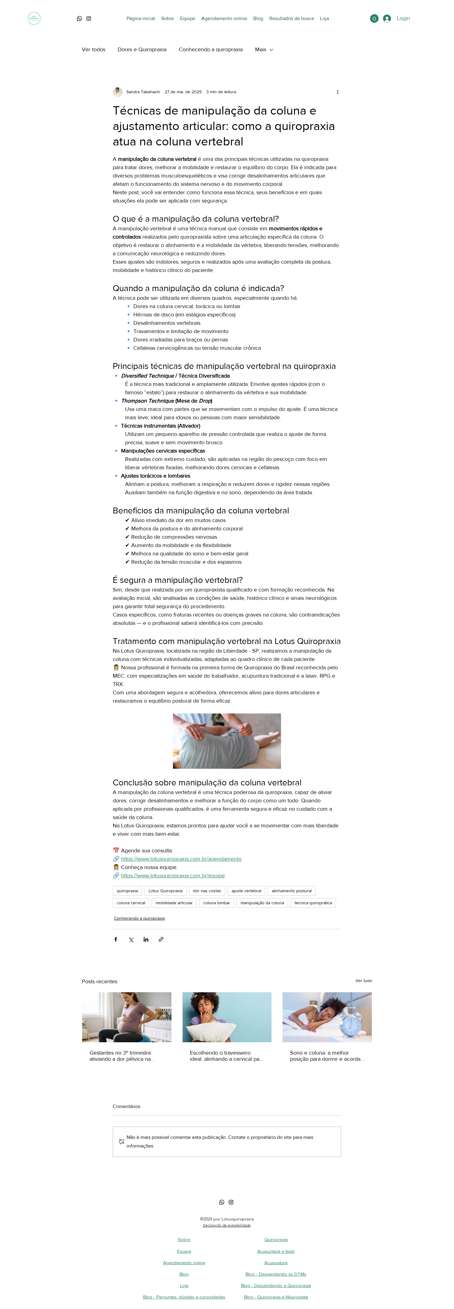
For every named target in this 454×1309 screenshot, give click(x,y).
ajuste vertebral (246, 890)
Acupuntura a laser (276, 1251)
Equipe (184, 1251)
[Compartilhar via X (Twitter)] (131, 939)
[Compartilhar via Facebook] (116, 939)
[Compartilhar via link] (161, 939)
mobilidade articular (174, 902)
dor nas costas (207, 890)
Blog (184, 1274)
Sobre (184, 1239)
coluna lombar (216, 902)
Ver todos (93, 49)
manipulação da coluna (262, 902)
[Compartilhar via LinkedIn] (146, 939)
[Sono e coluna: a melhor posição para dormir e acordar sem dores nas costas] (327, 1017)
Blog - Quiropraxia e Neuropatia (276, 1296)
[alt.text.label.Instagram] (89, 18)
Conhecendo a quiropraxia (211, 49)
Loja (184, 1285)
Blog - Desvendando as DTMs (276, 1274)
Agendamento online (184, 1262)
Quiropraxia (276, 1239)
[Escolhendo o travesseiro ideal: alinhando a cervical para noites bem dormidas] (227, 1017)
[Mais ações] (337, 92)
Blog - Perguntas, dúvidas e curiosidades (184, 1296)
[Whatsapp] (222, 1202)
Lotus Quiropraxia (166, 890)
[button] (374, 18)
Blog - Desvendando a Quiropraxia (276, 1285)
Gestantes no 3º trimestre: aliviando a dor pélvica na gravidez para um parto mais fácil (124, 1056)
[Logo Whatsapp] (79, 18)
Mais (260, 49)
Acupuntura (276, 1262)
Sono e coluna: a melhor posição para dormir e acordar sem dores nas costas (326, 1056)
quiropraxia (127, 890)
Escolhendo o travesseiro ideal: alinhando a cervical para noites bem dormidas (227, 1056)
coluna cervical (131, 902)
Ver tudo (363, 980)
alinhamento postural (292, 890)
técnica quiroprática (313, 902)
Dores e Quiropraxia (142, 49)
